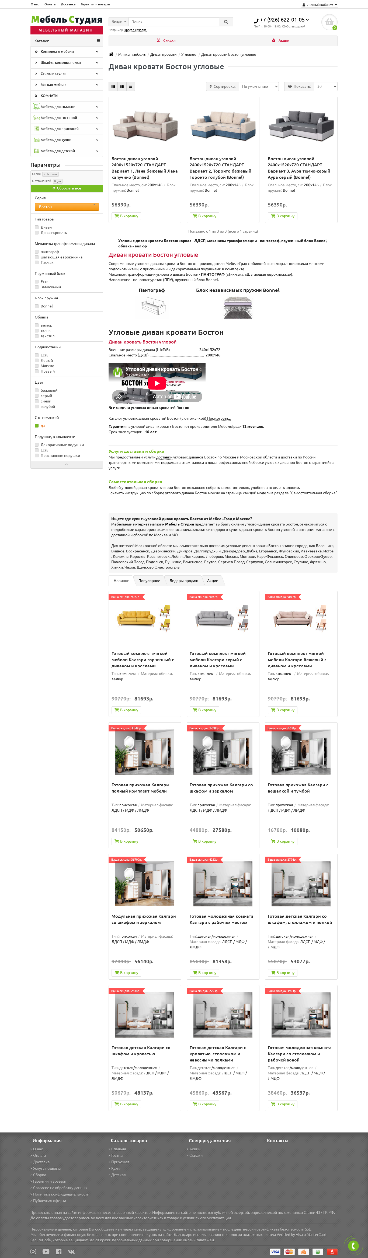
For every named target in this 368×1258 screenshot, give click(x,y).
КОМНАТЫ (49, 96)
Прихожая (120, 1162)
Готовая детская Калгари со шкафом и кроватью (141, 1050)
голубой (47, 406)
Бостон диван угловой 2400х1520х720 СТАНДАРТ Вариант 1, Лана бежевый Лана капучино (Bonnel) (145, 168)
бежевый (48, 390)
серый (46, 396)
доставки (164, 457)
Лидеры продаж (183, 581)
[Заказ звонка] (353, 1246)
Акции (283, 40)
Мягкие (47, 366)
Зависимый (50, 287)
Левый (46, 360)
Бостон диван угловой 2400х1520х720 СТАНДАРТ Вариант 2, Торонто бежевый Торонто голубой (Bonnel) (220, 168)
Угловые (188, 54)
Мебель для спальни (57, 107)
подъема (168, 462)
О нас (35, 4)
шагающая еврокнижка (61, 257)
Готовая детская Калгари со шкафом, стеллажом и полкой (300, 919)
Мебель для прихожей (59, 129)
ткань (45, 330)
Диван (46, 227)
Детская (118, 1175)
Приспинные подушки (60, 455)
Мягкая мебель (53, 85)
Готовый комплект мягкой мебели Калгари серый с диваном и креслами (218, 659)
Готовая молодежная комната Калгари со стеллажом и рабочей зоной (300, 1053)
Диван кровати (163, 54)
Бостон (51, 174)
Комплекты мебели (57, 52)
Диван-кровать (53, 232)
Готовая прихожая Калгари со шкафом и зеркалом (221, 787)
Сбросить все (68, 188)
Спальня (118, 1149)
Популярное (149, 581)
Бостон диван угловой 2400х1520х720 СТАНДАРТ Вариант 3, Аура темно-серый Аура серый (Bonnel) (299, 168)
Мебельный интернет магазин (152, 524)
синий (45, 401)
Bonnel (46, 306)
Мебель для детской (57, 151)
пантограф (49, 252)
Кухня (116, 1168)
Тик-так (47, 262)
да (59, 181)
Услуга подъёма (47, 1168)
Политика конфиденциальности (61, 1194)
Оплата (49, 4)
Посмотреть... (218, 418)
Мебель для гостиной (58, 118)
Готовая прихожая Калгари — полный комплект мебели (143, 787)
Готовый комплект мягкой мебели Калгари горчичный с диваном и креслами (143, 659)
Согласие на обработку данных (60, 1188)
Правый (47, 371)
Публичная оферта (49, 1201)
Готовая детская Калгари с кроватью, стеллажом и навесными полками (218, 1053)
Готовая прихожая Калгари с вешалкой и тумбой (298, 787)
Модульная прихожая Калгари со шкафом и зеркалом (144, 919)
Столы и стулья (53, 74)
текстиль (48, 336)
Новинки (121, 581)
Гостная (117, 1155)
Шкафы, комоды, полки (60, 63)
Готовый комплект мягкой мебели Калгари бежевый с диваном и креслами (297, 659)
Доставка (68, 4)
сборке (257, 462)
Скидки (169, 40)
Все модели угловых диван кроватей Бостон (149, 407)
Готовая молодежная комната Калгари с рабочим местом (222, 919)
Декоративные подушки (62, 445)
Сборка (39, 1175)
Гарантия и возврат (95, 4)
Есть (44, 281)
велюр (46, 325)
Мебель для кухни (55, 140)
